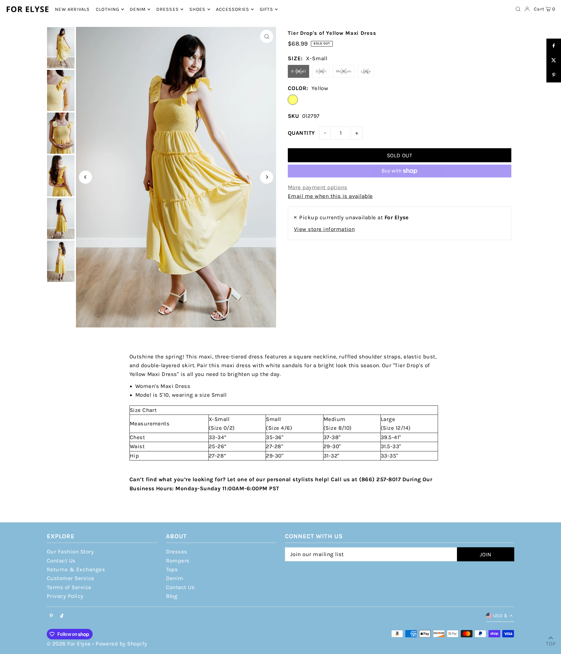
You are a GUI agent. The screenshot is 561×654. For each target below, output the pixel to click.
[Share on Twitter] (553, 60)
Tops (172, 569)
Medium (344, 71)
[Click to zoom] (266, 36)
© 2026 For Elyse (69, 644)
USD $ (500, 615)
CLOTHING (108, 9)
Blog (172, 596)
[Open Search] (518, 9)
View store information (324, 229)
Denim (174, 578)
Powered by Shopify (121, 644)
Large (366, 71)
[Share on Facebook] (553, 46)
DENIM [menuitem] (138, 9)
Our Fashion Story (70, 551)
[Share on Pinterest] (553, 75)
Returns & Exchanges (76, 569)
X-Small (298, 71)
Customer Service (70, 578)
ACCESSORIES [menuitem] (232, 9)
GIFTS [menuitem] (266, 9)
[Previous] (85, 177)
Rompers (178, 561)
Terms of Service (69, 587)
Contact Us (61, 561)
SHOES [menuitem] (197, 9)
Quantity (301, 133)
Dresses (176, 551)
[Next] (266, 177)
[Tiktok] (61, 616)
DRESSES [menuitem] (167, 9)
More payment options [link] (317, 187)
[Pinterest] (51, 616)
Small (321, 71)
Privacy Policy (65, 596)
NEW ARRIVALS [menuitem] (72, 9)
